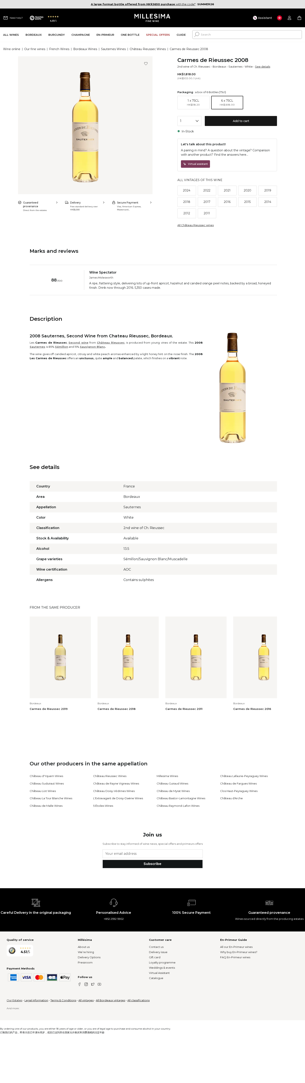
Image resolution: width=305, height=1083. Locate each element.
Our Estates (14, 1000)
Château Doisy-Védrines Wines (114, 791)
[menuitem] (11, 34)
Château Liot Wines (43, 791)
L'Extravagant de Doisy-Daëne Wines (118, 798)
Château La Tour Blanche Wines (51, 798)
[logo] (152, 18)
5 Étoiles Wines (103, 805)
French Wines (59, 49)
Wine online (11, 49)
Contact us (156, 947)
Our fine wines (34, 49)
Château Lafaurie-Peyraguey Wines (244, 776)
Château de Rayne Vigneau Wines (116, 783)
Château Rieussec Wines (148, 49)
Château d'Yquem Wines (46, 776)
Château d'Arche (231, 798)
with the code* (143, 4)
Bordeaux (219, 66)
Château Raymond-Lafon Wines (178, 805)
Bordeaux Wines (85, 49)
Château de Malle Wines (46, 805)
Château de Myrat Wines (173, 791)
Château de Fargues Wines (238, 783)
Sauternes (235, 66)
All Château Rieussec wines (195, 225)
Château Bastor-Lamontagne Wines (181, 798)
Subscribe (152, 864)
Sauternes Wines (113, 49)
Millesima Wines (167, 776)
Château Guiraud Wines (172, 783)
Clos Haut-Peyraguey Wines (238, 791)
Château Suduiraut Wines (47, 783)
